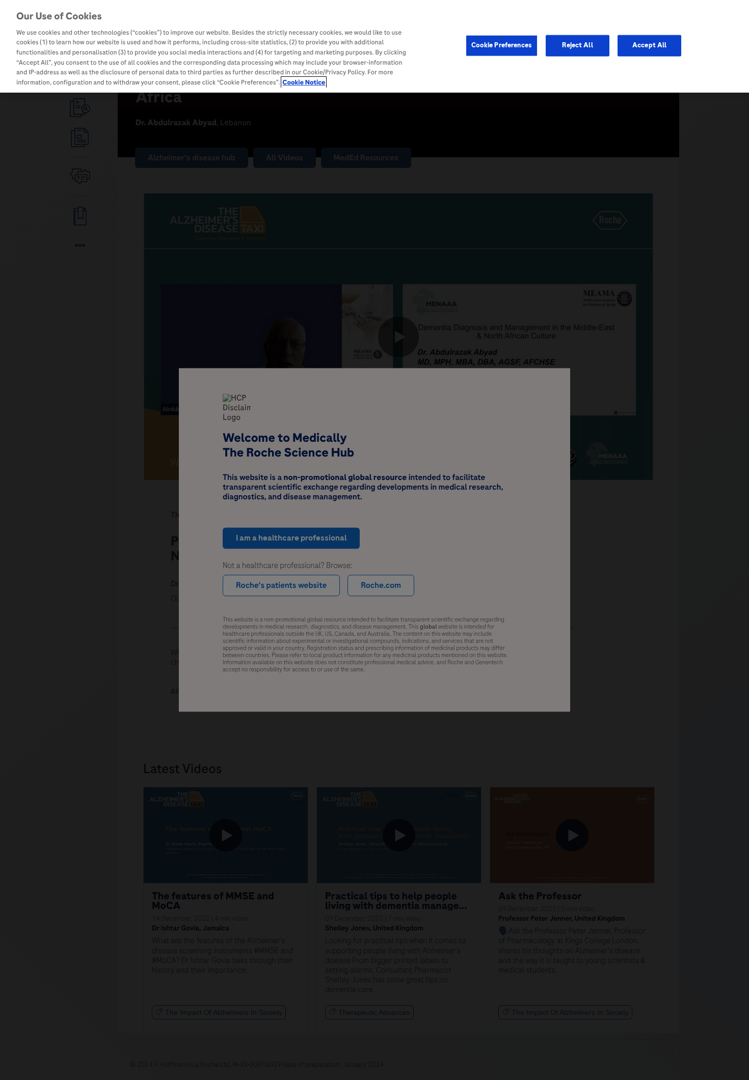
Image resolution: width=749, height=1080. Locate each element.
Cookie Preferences (501, 45)
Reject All (577, 45)
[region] (374, 46)
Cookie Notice (303, 82)
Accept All (649, 45)
